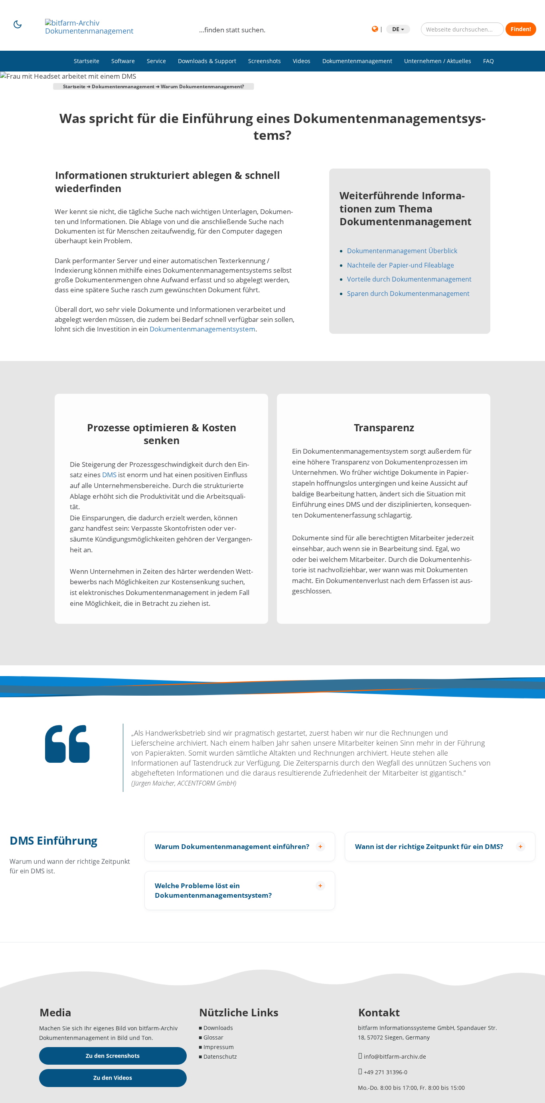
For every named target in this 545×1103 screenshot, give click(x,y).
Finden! (521, 29)
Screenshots (264, 61)
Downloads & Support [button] (207, 61)
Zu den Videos (112, 1077)
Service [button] (156, 61)
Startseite (86, 61)
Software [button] (123, 61)
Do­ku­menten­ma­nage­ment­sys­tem (202, 328)
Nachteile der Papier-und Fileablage (400, 265)
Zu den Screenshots (113, 1055)
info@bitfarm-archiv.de (395, 1056)
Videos (301, 61)
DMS (109, 474)
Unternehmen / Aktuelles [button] (437, 61)
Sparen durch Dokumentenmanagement (408, 293)
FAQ (488, 61)
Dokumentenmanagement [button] (357, 61)
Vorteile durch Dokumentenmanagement (409, 279)
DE (396, 29)
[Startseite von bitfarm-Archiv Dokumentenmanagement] (116, 23)
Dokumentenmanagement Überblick (402, 250)
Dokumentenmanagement (123, 86)
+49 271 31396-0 (385, 1072)
